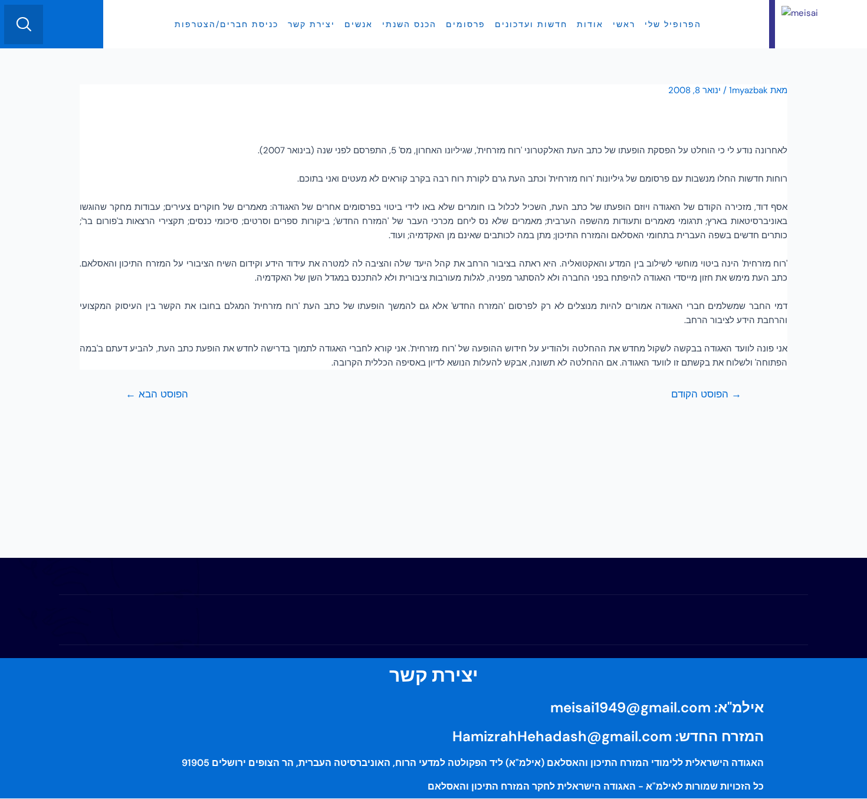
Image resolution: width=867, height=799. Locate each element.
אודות (590, 24)
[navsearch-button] (23, 24)
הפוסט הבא (157, 394)
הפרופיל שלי (673, 24)
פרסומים (465, 24)
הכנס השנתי (409, 24)
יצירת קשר (311, 24)
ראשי (624, 24)
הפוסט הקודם (706, 394)
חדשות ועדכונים (531, 24)
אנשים (358, 24)
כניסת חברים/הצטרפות (226, 24)
